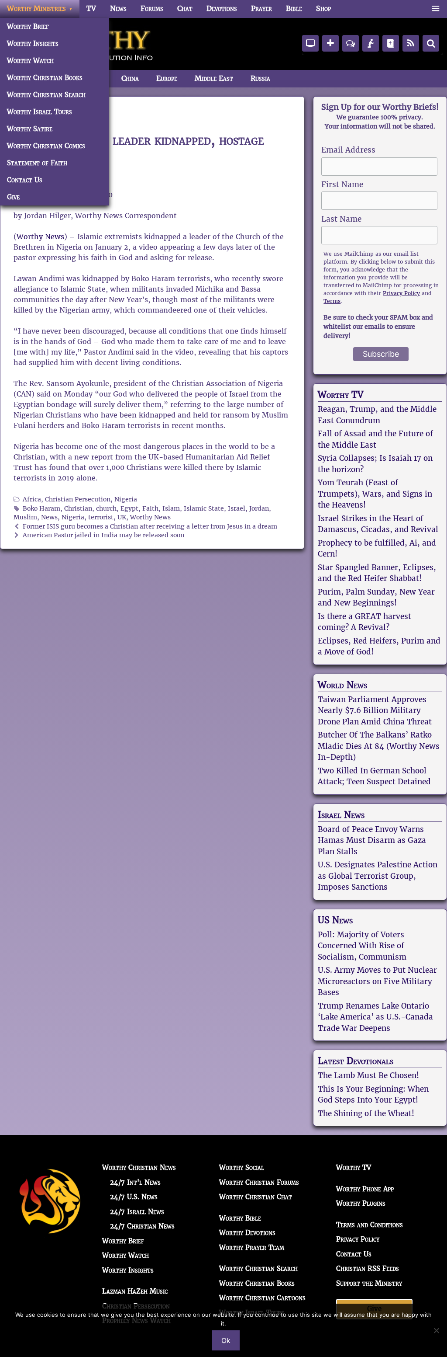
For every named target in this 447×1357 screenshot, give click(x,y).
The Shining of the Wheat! (366, 1113)
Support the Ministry (369, 1283)
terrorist (100, 517)
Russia (260, 78)
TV (91, 8)
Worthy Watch (30, 60)
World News (342, 685)
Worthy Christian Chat (255, 1197)
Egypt (129, 508)
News (118, 8)
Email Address (348, 150)
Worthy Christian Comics (46, 146)
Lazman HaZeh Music (135, 1291)
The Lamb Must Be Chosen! (368, 1075)
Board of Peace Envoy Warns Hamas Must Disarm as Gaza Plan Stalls (372, 840)
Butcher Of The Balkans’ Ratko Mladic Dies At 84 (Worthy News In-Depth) (379, 746)
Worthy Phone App (365, 1189)
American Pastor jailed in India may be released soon (103, 535)
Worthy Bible (240, 1218)
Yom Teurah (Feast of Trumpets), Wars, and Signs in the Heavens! (375, 494)
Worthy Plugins (360, 1203)
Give (13, 197)
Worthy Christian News (139, 1167)
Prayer (261, 8)
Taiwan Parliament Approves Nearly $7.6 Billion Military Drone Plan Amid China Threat (375, 711)
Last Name (341, 219)
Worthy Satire (29, 129)
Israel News (341, 815)
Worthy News (40, 236)
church (106, 508)
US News (335, 920)
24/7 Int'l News (135, 1182)
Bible (294, 8)
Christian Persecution (77, 499)
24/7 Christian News (142, 1226)
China (130, 78)
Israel (236, 508)
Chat (185, 8)
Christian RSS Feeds (367, 1268)
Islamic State (204, 508)
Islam (171, 508)
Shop (323, 8)
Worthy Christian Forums (259, 1182)
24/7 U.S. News (134, 1197)
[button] (435, 8)
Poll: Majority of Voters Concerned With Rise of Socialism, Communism (362, 946)
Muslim (25, 517)
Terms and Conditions (369, 1225)
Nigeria (125, 499)
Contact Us (24, 180)
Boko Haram (41, 508)
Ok (225, 1340)
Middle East (214, 78)
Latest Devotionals (355, 1061)
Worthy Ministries (36, 8)
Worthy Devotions (247, 1232)
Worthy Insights (32, 43)
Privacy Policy (401, 293)
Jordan (259, 508)
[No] (436, 1330)
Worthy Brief (28, 26)
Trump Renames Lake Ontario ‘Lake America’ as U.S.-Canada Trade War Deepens (375, 1017)
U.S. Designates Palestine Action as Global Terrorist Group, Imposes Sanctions (377, 876)
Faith (150, 508)
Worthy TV (340, 394)
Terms (331, 301)
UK (121, 517)
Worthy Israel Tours (39, 112)
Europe (166, 78)
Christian (78, 508)
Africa (32, 499)
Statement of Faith (37, 163)
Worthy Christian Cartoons (262, 1298)
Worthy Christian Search (46, 94)
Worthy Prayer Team (251, 1247)
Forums (152, 8)
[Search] (431, 43)
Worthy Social (241, 1167)
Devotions (221, 8)
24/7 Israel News (137, 1211)
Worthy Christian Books (45, 77)
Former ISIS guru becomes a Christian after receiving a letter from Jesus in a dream (150, 526)
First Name (342, 184)
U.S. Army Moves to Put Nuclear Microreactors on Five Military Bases (377, 981)
